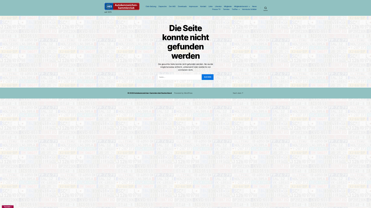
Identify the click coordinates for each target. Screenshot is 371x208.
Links (211, 6)
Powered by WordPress (183, 93)
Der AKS (172, 6)
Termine (226, 9)
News (254, 6)
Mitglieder (228, 6)
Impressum (193, 6)
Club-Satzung (151, 6)
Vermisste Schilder (249, 9)
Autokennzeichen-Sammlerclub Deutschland (153, 93)
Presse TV (216, 9)
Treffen (235, 9)
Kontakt (203, 6)
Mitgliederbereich (241, 6)
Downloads (182, 6)
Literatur (218, 6)
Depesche (163, 6)
